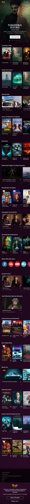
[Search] (24, 2)
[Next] (28, 21)
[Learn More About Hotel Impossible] (21, 111)
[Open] (27, 2)
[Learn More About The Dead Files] (21, 229)
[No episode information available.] (21, 384)
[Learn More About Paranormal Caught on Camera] (21, 182)
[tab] (9, 40)
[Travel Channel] (3, 2)
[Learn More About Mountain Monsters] (21, 313)
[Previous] (2, 21)
